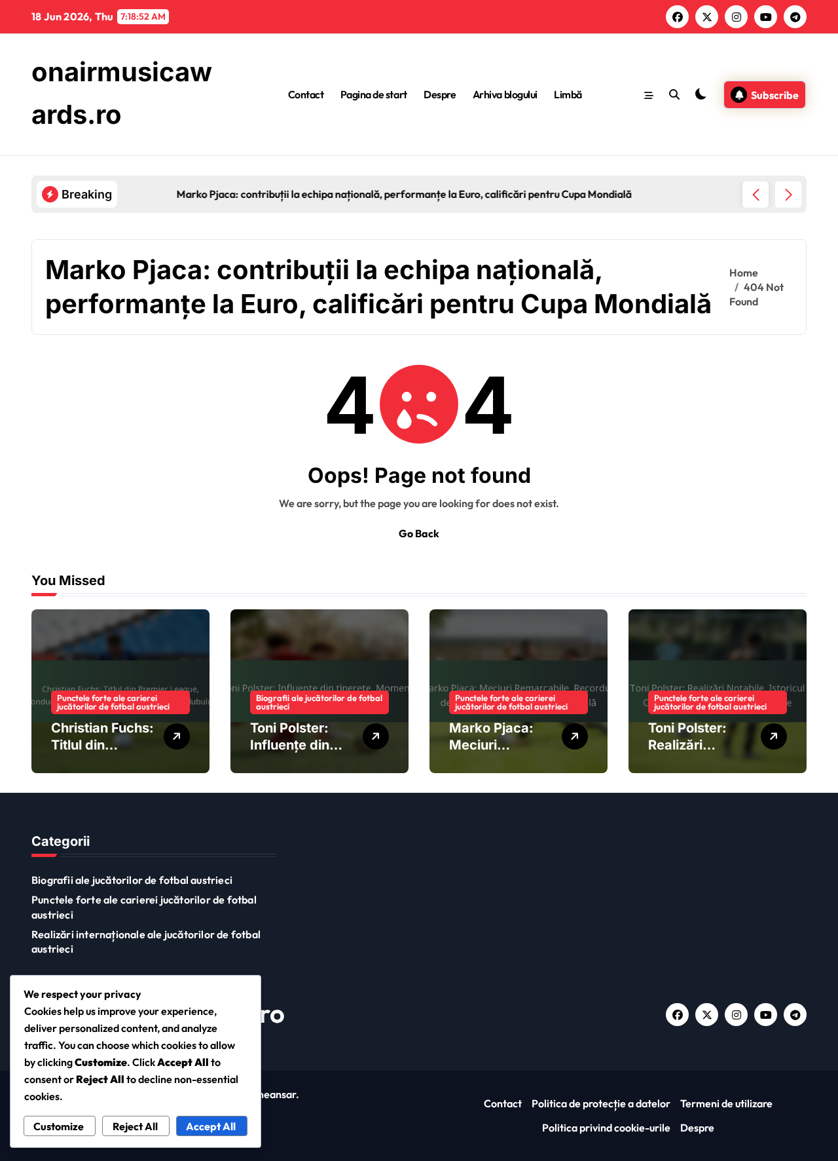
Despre (440, 94)
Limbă (568, 94)
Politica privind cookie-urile (606, 1127)
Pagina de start (373, 94)
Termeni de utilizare (726, 1103)
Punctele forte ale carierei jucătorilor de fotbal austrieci (113, 702)
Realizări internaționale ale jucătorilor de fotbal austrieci (146, 941)
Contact (306, 94)
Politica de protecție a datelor (601, 1103)
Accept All (211, 1126)
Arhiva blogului (505, 94)
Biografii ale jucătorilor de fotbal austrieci (319, 702)
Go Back (419, 533)
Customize (58, 1126)
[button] (788, 194)
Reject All (135, 1126)
